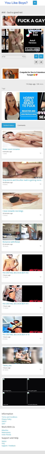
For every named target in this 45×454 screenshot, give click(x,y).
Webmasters (6, 432)
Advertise (5, 430)
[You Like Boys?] (15, 3)
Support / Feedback (8, 446)
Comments (21, 125)
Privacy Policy (6, 419)
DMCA (4, 421)
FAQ (3, 443)
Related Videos (8, 125)
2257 (3, 424)
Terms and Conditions (9, 417)
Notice (4, 441)
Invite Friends (6, 435)
